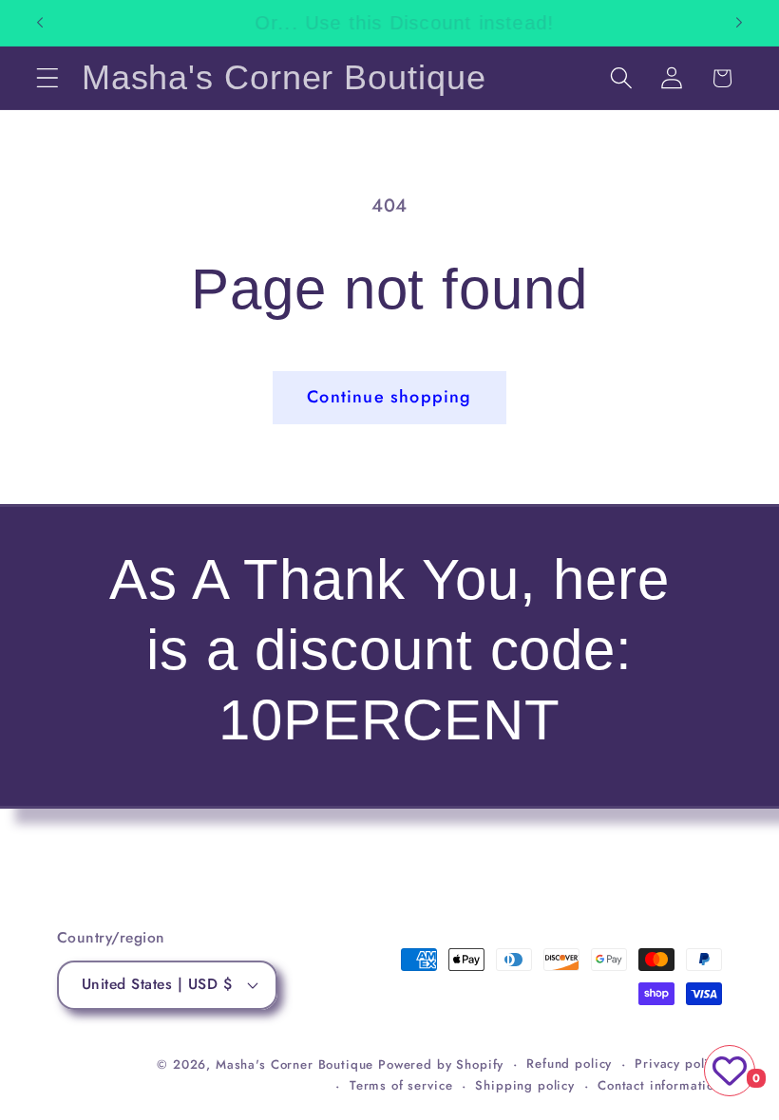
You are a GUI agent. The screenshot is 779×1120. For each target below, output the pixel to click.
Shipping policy (525, 1085)
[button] (48, 78)
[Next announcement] (739, 23)
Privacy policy (678, 1064)
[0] (729, 1071)
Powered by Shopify (441, 1064)
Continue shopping (389, 396)
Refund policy (569, 1064)
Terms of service (401, 1085)
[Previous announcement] (40, 23)
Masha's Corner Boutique (294, 1064)
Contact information (660, 1085)
